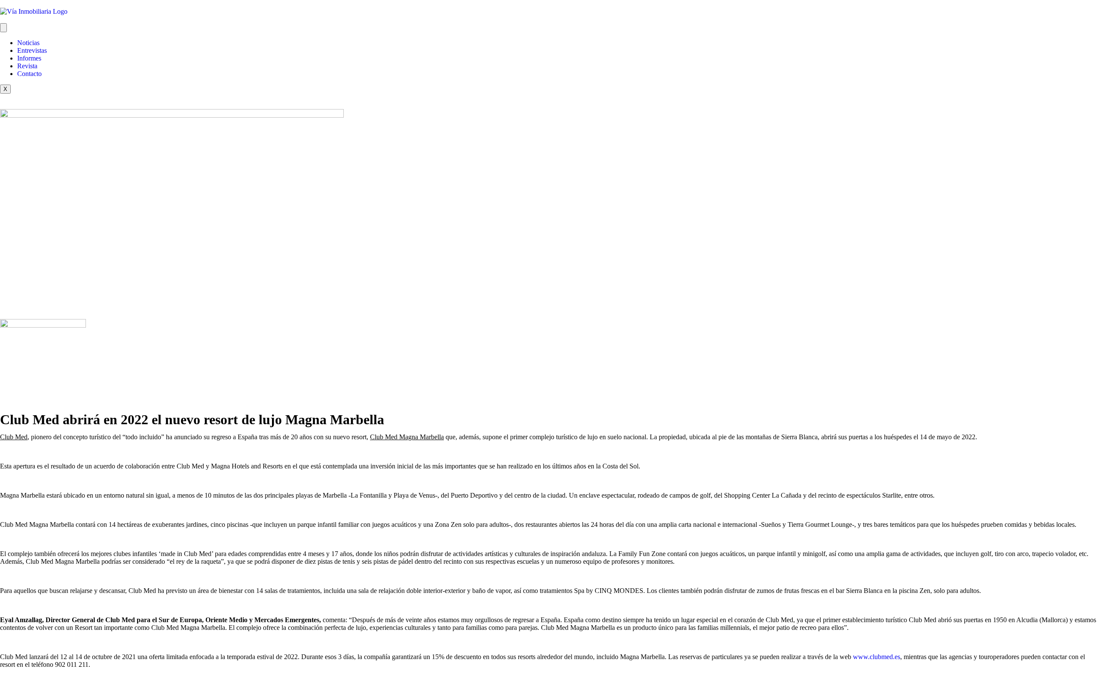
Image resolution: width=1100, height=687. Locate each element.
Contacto (29, 73)
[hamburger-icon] (3, 27)
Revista (27, 66)
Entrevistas (32, 50)
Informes (29, 58)
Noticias (28, 42)
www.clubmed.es (876, 656)
